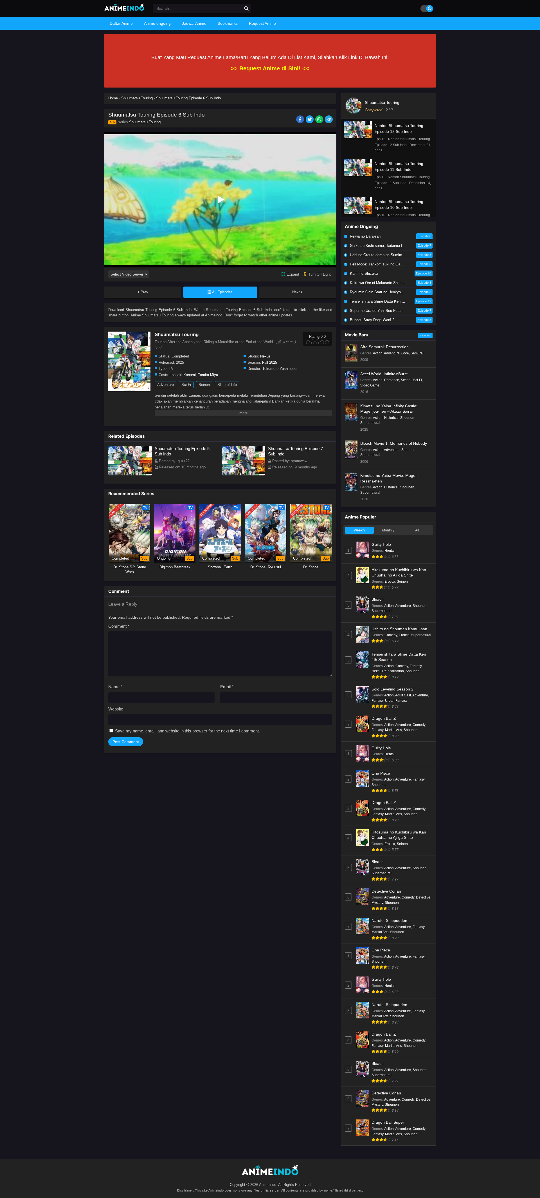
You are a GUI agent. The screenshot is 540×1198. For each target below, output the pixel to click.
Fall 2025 (269, 362)
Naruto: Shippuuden (389, 920)
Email (226, 686)
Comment (118, 626)
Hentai (389, 551)
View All (425, 335)
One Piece (381, 773)
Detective (423, 897)
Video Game (369, 385)
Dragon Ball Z (384, 718)
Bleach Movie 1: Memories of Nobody (393, 443)
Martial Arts (393, 730)
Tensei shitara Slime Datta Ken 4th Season (399, 657)
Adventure (165, 385)
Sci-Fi (186, 385)
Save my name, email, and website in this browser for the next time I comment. (187, 730)
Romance (391, 380)
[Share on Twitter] (310, 120)
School (406, 380)
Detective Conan (386, 891)
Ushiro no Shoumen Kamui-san (399, 629)
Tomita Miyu (208, 375)
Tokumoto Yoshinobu (279, 368)
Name (115, 686)
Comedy (390, 635)
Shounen (407, 418)
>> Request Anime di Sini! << (270, 68)
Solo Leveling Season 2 (392, 689)
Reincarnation (393, 671)
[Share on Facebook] (300, 120)
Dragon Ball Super (388, 1122)
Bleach (378, 599)
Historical (391, 418)
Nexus (265, 356)
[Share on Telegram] (329, 120)
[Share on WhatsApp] (319, 120)
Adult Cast (403, 695)
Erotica (389, 582)
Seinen (204, 385)
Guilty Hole (381, 544)
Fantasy (416, 666)
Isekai (376, 671)
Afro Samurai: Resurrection (384, 347)
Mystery (377, 903)
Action (377, 353)
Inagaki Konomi (183, 375)
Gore (405, 353)
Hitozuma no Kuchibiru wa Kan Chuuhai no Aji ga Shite (399, 572)
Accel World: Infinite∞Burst (384, 374)
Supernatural (370, 423)
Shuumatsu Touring (145, 122)
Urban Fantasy (396, 701)
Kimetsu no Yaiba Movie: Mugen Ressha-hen (389, 478)
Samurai (417, 353)
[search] (246, 9)
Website (115, 709)
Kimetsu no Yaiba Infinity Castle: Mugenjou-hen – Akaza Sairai (388, 409)
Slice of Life (227, 385)
